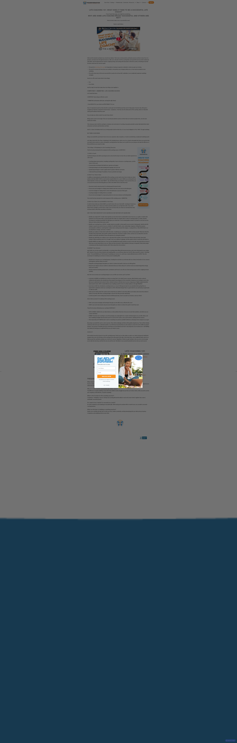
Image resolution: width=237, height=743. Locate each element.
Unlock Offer (106, 376)
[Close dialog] (138, 358)
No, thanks (106, 385)
